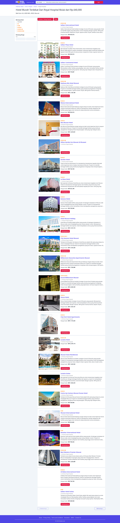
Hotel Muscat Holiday (68, 219)
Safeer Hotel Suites (67, 491)
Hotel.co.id (62, 521)
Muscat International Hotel (70, 413)
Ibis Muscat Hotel (67, 122)
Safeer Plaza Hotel (67, 45)
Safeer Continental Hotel (69, 62)
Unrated (20, 22)
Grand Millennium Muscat (70, 278)
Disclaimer (67, 517)
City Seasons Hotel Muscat (70, 238)
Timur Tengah (28, 6)
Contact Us (78, 517)
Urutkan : (44, 19)
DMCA (72, 517)
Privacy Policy (46, 517)
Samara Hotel (65, 199)
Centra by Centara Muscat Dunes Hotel (74, 393)
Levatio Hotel (65, 340)
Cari (99, 2)
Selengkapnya (65, 38)
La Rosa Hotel (65, 179)
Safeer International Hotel (70, 25)
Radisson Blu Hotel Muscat (70, 83)
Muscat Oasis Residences (69, 355)
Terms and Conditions (57, 517)
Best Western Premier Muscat (71, 452)
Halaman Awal (30, 2)
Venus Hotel (65, 297)
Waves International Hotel (70, 103)
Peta (56, 19)
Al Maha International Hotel (70, 472)
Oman (35, 6)
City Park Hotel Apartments (70, 317)
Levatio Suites (65, 373)
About (40, 517)
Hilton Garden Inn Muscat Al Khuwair (73, 142)
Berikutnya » (100, 508)
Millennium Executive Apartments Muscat (75, 258)
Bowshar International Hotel (70, 432)
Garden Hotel (65, 159)
